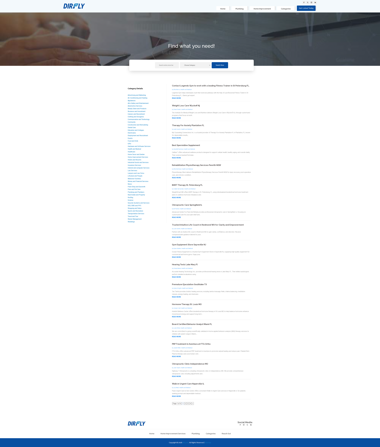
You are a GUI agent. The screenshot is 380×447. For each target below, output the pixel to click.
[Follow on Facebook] (303, 2)
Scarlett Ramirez (178, 149)
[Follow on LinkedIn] (315, 2)
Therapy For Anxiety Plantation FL (188, 125)
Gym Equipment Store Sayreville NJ (189, 244)
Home (222, 9)
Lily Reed (176, 387)
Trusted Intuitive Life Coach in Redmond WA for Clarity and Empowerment (208, 225)
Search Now (220, 65)
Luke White (177, 328)
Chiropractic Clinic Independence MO (190, 364)
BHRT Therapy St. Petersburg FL (187, 185)
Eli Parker (176, 208)
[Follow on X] (307, 2)
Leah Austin (177, 129)
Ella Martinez (177, 169)
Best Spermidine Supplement (186, 145)
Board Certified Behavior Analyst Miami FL (192, 324)
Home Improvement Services (173, 434)
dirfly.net (185, 443)
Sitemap (208, 443)
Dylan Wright (177, 288)
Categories (286, 9)
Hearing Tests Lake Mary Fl (185, 264)
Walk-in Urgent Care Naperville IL (188, 384)
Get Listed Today (306, 8)
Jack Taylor (177, 367)
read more (176, 98)
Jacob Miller (177, 348)
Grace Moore (177, 268)
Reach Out (226, 434)
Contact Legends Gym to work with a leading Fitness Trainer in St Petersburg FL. (210, 86)
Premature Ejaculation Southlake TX (189, 284)
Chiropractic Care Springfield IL (187, 205)
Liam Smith (177, 228)
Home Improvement (262, 9)
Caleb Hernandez (179, 189)
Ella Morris (177, 89)
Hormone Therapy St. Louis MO (187, 304)
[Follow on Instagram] (311, 2)
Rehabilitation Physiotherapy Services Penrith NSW (196, 165)
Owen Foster (177, 109)
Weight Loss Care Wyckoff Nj (186, 105)
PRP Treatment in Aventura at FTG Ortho (191, 344)
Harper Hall (177, 308)
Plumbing (240, 9)
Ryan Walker (177, 248)
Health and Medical (186, 89)
